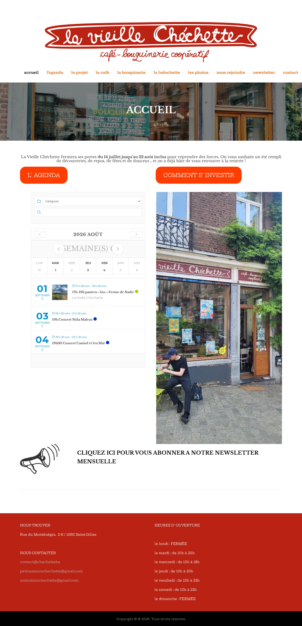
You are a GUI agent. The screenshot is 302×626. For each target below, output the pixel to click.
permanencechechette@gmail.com (51, 571)
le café (102, 72)
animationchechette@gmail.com (49, 580)
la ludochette (167, 72)
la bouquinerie (131, 72)
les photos (198, 72)
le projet (79, 72)
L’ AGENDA (44, 175)
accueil (31, 72)
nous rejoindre (231, 72)
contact (290, 72)
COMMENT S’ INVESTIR (198, 175)
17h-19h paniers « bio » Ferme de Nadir (103, 292)
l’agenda (55, 72)
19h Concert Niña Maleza (72, 319)
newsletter (264, 72)
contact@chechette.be (40, 562)
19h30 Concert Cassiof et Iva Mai (78, 343)
